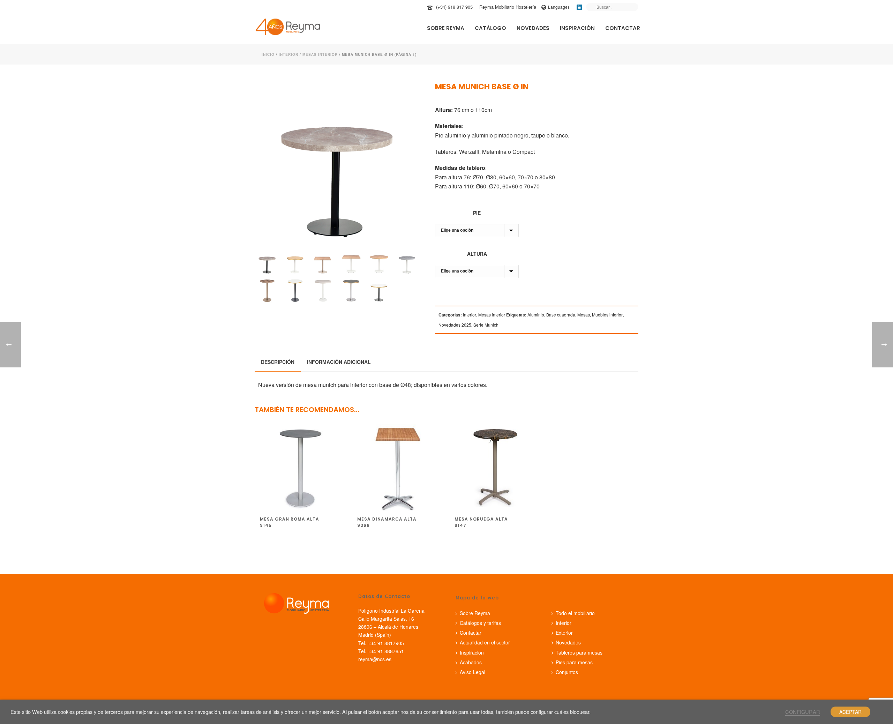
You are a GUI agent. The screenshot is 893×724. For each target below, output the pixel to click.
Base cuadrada (560, 315)
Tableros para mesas (579, 652)
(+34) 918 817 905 (454, 6)
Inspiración (577, 28)
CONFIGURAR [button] (802, 711)
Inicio (268, 54)
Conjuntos (567, 672)
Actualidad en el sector (485, 642)
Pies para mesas (574, 662)
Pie (477, 212)
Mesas (583, 315)
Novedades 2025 (454, 325)
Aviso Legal (472, 672)
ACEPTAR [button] (850, 711)
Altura (477, 253)
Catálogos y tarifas (480, 622)
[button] (405, 96)
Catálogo (490, 28)
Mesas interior (320, 54)
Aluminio (535, 315)
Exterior (564, 632)
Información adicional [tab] (339, 361)
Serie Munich (485, 325)
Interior (288, 54)
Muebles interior (607, 315)
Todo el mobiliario (575, 613)
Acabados (471, 662)
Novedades (533, 28)
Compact (523, 152)
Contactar (622, 28)
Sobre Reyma (445, 28)
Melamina (494, 152)
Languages (559, 7)
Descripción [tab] (277, 361)
